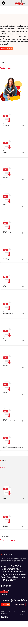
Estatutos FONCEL (7, 48)
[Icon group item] (2, 586)
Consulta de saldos (19, 604)
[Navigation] (3, 3)
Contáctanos (6, 604)
